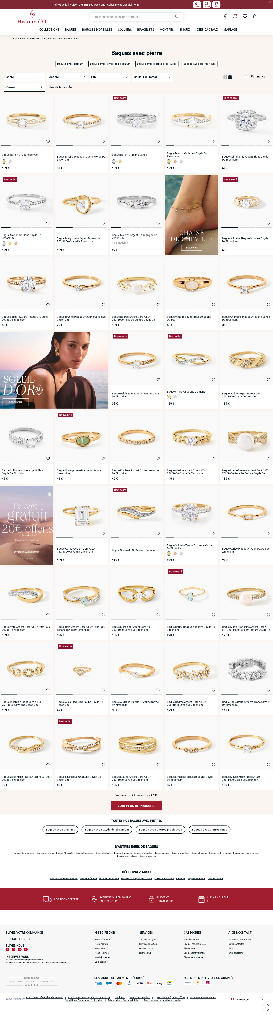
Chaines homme (215, 878)
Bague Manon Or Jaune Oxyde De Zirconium (187, 155)
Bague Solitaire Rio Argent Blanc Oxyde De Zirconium (245, 158)
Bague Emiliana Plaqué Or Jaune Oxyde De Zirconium (135, 472)
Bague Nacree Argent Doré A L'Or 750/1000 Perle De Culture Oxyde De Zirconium (133, 318)
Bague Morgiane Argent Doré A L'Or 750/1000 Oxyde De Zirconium (133, 628)
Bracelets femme (88, 878)
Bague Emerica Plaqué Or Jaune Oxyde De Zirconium (190, 778)
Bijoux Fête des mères (195, 944)
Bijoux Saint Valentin (194, 953)
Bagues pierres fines (127, 856)
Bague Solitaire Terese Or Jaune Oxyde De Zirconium (189, 547)
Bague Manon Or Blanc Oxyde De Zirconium (21, 236)
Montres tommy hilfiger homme (136, 878)
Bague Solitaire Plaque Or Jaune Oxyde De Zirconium (245, 240)
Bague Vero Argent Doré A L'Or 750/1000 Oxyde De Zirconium (26, 628)
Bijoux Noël (189, 948)
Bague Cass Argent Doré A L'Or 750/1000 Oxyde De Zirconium (26, 778)
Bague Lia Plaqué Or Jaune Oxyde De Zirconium (79, 778)
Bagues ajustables (143, 853)
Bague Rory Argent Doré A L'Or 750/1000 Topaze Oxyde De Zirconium (81, 628)
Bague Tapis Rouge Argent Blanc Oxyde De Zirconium (245, 703)
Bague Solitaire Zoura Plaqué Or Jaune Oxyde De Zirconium (25, 318)
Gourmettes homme (109, 878)
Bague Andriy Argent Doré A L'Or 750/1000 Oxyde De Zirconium (241, 395)
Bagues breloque (104, 853)
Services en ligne (147, 939)
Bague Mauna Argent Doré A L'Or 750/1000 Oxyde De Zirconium (131, 778)
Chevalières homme (164, 878)
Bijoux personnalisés (194, 957)
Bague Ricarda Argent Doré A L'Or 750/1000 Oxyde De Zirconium (21, 703)
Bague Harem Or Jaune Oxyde (20, 154)
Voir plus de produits (136, 806)
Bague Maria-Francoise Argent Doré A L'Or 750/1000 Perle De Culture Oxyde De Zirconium (246, 628)
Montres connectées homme (64, 878)
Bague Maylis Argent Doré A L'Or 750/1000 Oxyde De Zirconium (241, 778)
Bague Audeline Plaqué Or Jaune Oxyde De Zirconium (135, 703)
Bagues (52, 38)
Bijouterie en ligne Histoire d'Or (29, 38)
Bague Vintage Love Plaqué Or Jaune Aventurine (79, 472)
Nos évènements (192, 939)
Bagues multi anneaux (220, 853)
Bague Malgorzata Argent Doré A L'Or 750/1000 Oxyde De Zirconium (79, 240)
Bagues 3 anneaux (84, 853)
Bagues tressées (148, 856)
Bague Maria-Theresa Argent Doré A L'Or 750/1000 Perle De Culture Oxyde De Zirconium (246, 472)
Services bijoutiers (148, 944)
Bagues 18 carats (64, 853)
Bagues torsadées (180, 853)
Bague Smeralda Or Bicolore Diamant (134, 550)
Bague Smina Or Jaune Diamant (186, 391)
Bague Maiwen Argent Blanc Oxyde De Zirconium (134, 236)
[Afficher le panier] (251, 16)
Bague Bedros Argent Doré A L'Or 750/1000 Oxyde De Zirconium (186, 703)
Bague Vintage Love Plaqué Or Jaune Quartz (189, 318)
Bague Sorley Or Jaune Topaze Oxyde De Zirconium (191, 628)
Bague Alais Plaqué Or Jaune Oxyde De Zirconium (80, 703)
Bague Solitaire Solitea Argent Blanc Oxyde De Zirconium (23, 472)
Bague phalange (199, 853)
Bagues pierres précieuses (246, 853)
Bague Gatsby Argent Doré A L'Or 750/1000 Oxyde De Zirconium (76, 550)
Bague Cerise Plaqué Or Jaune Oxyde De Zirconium (245, 550)
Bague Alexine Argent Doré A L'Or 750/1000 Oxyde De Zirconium (186, 472)
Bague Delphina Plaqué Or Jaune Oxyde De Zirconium (135, 395)
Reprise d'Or (145, 953)
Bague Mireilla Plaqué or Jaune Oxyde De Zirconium (81, 158)
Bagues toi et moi (45, 853)
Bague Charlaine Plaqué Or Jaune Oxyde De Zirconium (246, 318)
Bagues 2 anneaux (123, 853)
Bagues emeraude (196, 878)
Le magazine (101, 962)
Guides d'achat (146, 948)
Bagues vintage (162, 853)
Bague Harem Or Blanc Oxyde (129, 154)
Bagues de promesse (24, 853)
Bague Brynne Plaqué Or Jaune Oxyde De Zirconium (81, 318)
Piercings (180, 878)
